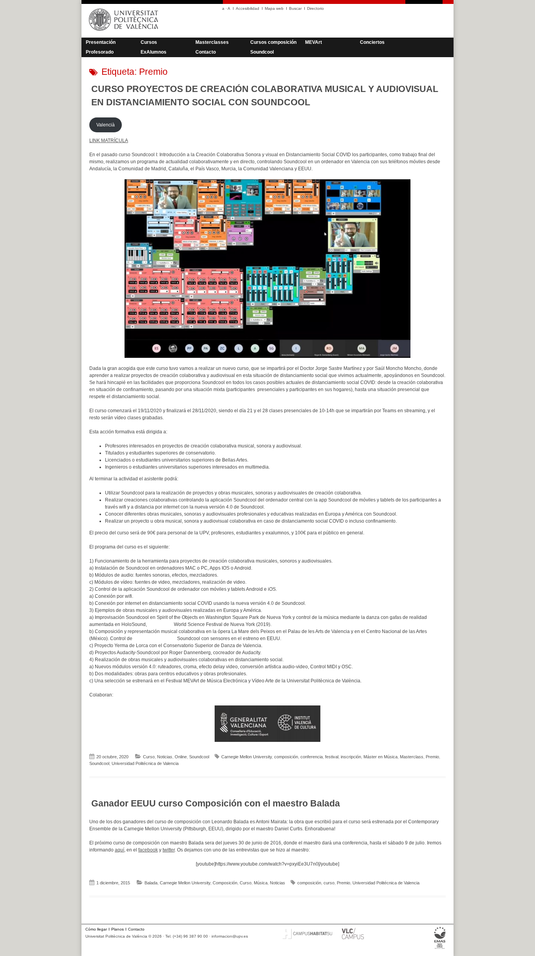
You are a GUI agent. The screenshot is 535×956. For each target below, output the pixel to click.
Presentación (101, 42)
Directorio (315, 8)
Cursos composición (273, 42)
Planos (117, 929)
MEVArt (313, 42)
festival (331, 756)
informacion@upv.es (229, 936)
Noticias (164, 756)
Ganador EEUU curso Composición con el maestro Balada (215, 803)
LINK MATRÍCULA (108, 140)
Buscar (295, 8)
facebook (148, 850)
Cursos (149, 42)
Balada (151, 882)
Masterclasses (212, 42)
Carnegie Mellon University (246, 756)
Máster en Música (380, 756)
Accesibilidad (247, 8)
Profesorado (100, 52)
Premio (432, 756)
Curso (149, 756)
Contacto (205, 52)
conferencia (311, 756)
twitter (169, 850)
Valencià (105, 125)
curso (329, 882)
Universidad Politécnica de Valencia (145, 763)
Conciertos (372, 42)
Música (261, 882)
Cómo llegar (96, 929)
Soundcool (262, 52)
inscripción (351, 756)
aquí (119, 850)
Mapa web (274, 8)
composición (286, 756)
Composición (225, 882)
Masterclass (411, 756)
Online (181, 756)
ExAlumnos (153, 52)
